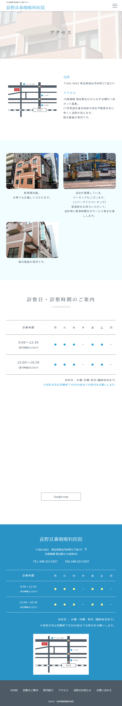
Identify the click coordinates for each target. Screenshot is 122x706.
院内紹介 (48, 690)
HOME (14, 690)
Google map (61, 496)
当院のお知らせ (82, 690)
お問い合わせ (104, 690)
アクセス (63, 690)
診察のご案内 (30, 690)
